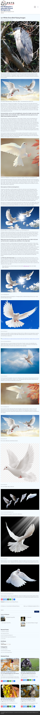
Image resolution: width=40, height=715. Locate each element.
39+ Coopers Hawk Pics (6, 622)
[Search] (38, 7)
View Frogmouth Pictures (5, 633)
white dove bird (26, 266)
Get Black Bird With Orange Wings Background (8, 636)
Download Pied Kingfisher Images (28, 699)
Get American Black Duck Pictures (28, 673)
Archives (2, 643)
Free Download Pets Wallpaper (6, 650)
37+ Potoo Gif (28, 617)
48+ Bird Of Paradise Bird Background (7, 635)
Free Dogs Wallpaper (4, 648)
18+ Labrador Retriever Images (32, 622)
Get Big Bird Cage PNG (10, 617)
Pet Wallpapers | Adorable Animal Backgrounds (7, 8)
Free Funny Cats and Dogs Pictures (11, 601)
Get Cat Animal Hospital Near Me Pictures (10, 673)
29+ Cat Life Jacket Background (7, 699)
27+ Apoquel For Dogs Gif (5, 631)
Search (2, 610)
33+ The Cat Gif (3, 638)
